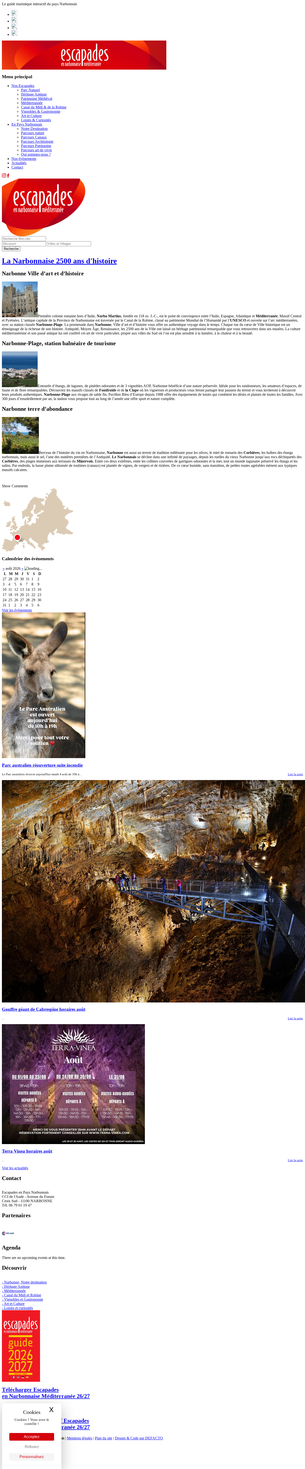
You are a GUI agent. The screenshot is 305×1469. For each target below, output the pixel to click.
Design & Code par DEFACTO (139, 1438)
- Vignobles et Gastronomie (22, 1299)
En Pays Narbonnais (26, 124)
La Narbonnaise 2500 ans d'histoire (59, 261)
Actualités (18, 163)
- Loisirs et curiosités (17, 1308)
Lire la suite (295, 774)
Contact (17, 167)
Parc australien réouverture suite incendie (42, 765)
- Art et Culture (13, 1304)
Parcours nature (32, 133)
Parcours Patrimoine (36, 146)
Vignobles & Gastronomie (40, 111)
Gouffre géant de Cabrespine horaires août (43, 1009)
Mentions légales (79, 1438)
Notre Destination (34, 129)
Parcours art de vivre (36, 150)
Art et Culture (31, 116)
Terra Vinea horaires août (27, 1151)
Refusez (32, 1447)
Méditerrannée (32, 103)
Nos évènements (23, 159)
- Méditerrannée (14, 1291)
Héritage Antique (34, 94)
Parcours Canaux (34, 137)
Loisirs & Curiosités (36, 120)
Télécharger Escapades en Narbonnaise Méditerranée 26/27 (46, 1393)
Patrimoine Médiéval (36, 99)
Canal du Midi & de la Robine (43, 107)
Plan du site (103, 1438)
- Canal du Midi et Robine (21, 1295)
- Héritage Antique (16, 1286)
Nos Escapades (22, 86)
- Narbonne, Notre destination (24, 1282)
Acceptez (32, 1437)
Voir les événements (17, 610)
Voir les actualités (15, 1168)
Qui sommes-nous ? (36, 154)
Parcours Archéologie (37, 141)
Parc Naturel (30, 90)
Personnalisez (32, 1457)
